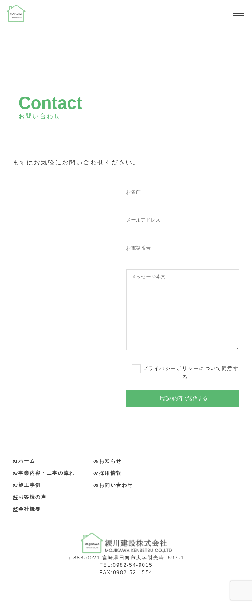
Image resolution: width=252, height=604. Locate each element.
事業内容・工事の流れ (46, 473)
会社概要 (29, 508)
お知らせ (110, 461)
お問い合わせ (116, 485)
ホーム (26, 461)
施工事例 (29, 485)
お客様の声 (32, 496)
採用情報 (110, 473)
